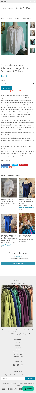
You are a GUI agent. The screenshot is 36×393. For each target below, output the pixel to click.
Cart (33, 1)
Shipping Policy (18, 356)
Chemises (9, 18)
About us (18, 345)
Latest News (18, 280)
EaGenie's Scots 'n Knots (18, 8)
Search (18, 343)
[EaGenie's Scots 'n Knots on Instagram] (22, 365)
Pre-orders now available (18, 283)
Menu (5, 1)
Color (3, 80)
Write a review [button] (18, 263)
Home (2, 18)
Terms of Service (18, 352)
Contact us (18, 347)
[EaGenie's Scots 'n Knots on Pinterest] (18, 365)
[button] (23, 207)
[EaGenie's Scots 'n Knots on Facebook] (14, 365)
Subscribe (30, 378)
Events (18, 350)
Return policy (18, 354)
